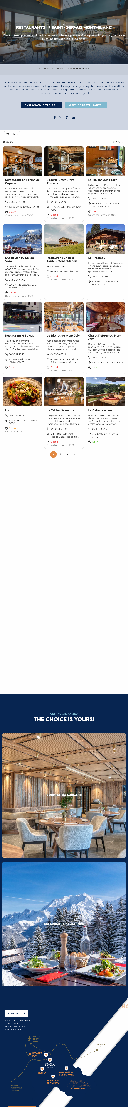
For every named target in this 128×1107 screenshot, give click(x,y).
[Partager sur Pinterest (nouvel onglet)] (67, 118)
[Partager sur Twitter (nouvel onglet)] (60, 118)
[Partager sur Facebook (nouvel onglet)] (54, 118)
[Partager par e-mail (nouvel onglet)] (73, 118)
